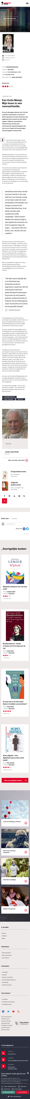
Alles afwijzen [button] (22, 1092)
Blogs (3, 938)
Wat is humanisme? (7, 955)
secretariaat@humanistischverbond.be (18, 1061)
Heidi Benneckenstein (12, 67)
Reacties (7, 60)
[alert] (15, 1085)
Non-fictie (11, 69)
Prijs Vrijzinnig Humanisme (9, 980)
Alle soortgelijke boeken (13, 780)
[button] (15, 1096)
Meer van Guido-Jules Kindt (16, 460)
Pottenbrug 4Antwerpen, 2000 (12, 1068)
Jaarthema (5, 999)
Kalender (4, 936)
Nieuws (4, 933)
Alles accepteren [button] (8, 1092)
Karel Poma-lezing (6, 985)
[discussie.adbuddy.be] (15, 525)
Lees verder (24, 1083)
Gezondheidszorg (6, 1004)
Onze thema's (5, 958)
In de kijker (5, 972)
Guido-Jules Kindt (17, 77)
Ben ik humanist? (6, 953)
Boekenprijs (5, 982)
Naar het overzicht (9, 18)
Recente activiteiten (7, 977)
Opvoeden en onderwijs (8, 1002)
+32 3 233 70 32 (11, 1054)
